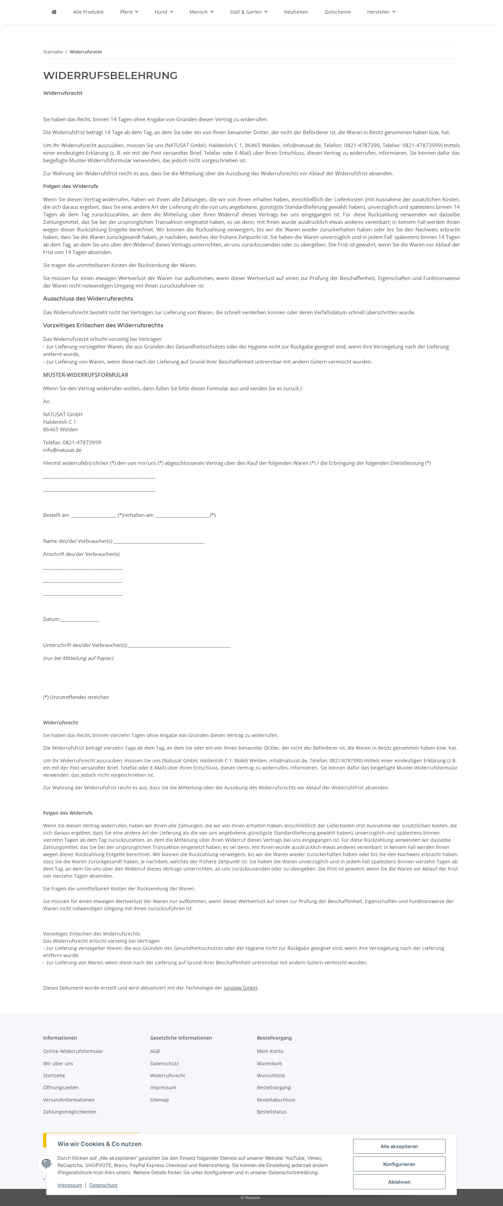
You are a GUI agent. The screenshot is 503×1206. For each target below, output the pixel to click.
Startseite (54, 1075)
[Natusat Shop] (54, 12)
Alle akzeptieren (399, 1146)
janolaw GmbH (240, 988)
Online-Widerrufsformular (73, 1051)
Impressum (69, 1185)
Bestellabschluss (276, 1099)
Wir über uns (58, 1063)
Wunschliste (271, 1075)
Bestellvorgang (274, 1087)
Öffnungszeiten (61, 1087)
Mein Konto (270, 1051)
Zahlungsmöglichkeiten (69, 1111)
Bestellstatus (271, 1111)
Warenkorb (269, 1063)
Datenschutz (103, 1185)
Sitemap (159, 1099)
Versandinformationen (69, 1099)
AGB (155, 1051)
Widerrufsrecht (167, 1075)
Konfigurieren (399, 1164)
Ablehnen (399, 1182)
